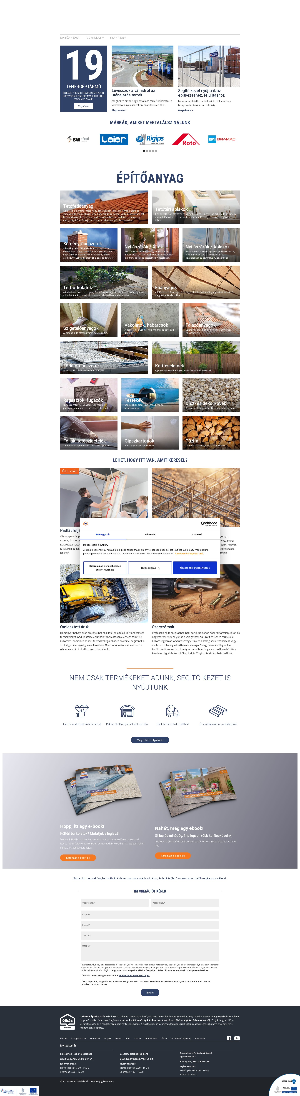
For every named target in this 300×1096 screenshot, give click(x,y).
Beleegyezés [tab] (103, 534)
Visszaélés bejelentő (181, 1038)
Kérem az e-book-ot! (78, 857)
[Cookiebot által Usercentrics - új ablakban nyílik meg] (203, 524)
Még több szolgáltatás (150, 740)
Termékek (95, 1038)
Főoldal (64, 1038)
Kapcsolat (200, 1038)
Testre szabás (148, 567)
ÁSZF (164, 1038)
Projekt (107, 1038)
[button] (73, 39)
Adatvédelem (151, 1038)
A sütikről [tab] (197, 534)
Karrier (137, 1038)
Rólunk (118, 1038)
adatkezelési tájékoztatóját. (134, 975)
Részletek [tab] (150, 534)
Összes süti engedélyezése (195, 567)
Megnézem (83, 106)
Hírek (128, 1038)
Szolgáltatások (78, 1038)
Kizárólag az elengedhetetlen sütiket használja (105, 568)
